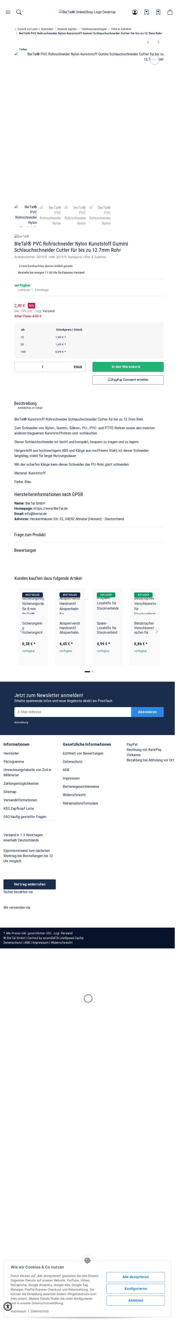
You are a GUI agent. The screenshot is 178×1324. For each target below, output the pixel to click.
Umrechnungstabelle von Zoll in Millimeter (27, 772)
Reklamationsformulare (80, 803)
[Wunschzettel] (146, 12)
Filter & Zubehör (95, 257)
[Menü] (8, 12)
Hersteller (11, 753)
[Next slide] (156, 631)
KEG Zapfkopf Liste (18, 808)
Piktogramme (13, 762)
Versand (48, 311)
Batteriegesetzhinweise (81, 787)
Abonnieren (147, 712)
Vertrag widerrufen (29, 884)
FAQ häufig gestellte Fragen (24, 817)
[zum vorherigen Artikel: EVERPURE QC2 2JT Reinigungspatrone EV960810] (148, 42)
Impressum (18, 1311)
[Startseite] (87, 12)
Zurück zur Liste (27, 29)
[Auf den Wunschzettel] (154, 60)
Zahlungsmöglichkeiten (21, 784)
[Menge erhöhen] (66, 367)
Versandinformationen (20, 800)
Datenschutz (40, 1311)
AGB (66, 770)
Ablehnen (135, 1300)
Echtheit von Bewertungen (83, 753)
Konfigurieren (136, 1289)
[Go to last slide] (21, 631)
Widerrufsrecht (74, 795)
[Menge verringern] (19, 367)
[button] (134, 12)
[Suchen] (18, 12)
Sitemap (9, 792)
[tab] (87, 671)
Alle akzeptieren (135, 1277)
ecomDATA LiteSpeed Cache (63, 938)
